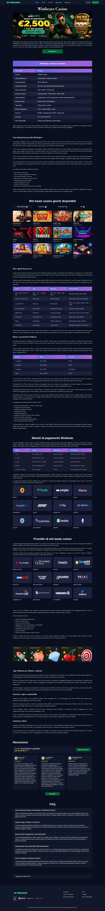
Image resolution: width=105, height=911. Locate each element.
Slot (81, 206)
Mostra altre (52, 793)
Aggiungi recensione (83, 749)
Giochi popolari (21, 206)
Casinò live (41, 206)
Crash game (61, 206)
